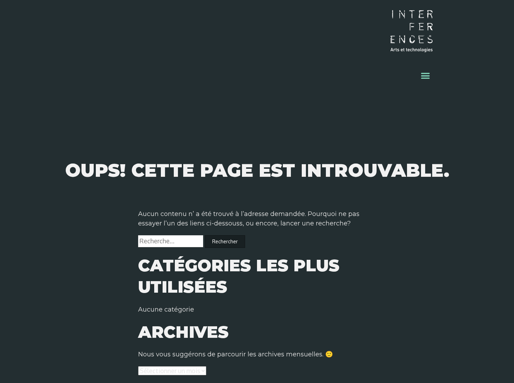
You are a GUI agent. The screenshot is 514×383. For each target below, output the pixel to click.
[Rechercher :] (171, 241)
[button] (426, 75)
